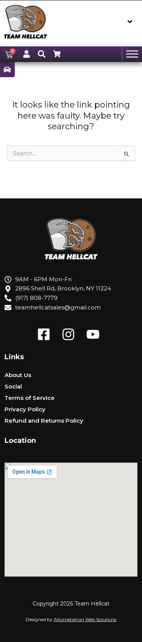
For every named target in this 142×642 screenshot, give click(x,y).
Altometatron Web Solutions (85, 619)
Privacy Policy (25, 409)
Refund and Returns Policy (44, 420)
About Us (18, 375)
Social (13, 386)
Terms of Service (30, 397)
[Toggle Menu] (132, 54)
